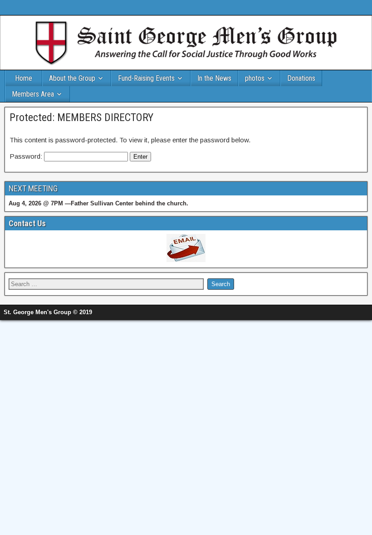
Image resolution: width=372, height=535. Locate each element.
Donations (301, 78)
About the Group (72, 78)
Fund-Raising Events (146, 78)
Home (23, 78)
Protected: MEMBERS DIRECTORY (81, 117)
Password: (27, 156)
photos (254, 78)
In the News (214, 78)
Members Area (33, 94)
